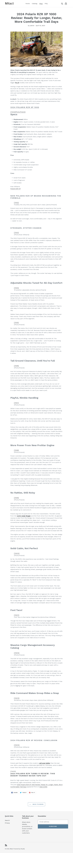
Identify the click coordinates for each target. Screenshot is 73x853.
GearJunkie (43, 787)
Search (7, 820)
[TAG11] (16, 615)
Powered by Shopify (19, 848)
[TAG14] (16, 745)
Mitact (11, 848)
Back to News (37, 804)
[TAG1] (17, 112)
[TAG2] (16, 202)
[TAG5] (16, 322)
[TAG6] (16, 366)
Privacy (7, 823)
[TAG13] (16, 698)
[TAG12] (16, 653)
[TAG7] (16, 403)
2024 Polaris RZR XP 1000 (24, 107)
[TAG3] (16, 232)
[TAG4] (16, 288)
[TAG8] (16, 450)
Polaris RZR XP (15, 189)
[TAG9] (16, 498)
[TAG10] (16, 553)
